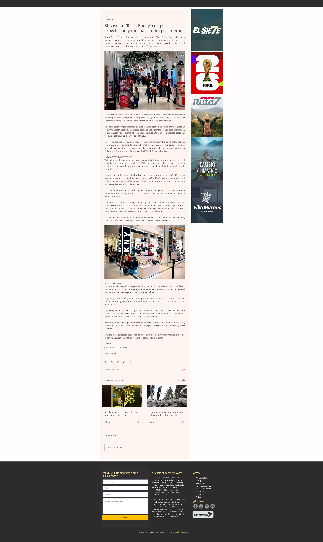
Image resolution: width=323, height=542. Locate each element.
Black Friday (123, 348)
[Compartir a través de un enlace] (124, 362)
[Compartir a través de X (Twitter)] (112, 362)
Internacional (110, 354)
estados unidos (110, 348)
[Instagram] (201, 506)
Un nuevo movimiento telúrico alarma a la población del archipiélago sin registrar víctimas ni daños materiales (166, 413)
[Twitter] (207, 506)
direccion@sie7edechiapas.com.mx (167, 509)
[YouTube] (212, 506)
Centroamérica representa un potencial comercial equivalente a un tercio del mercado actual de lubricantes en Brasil (121, 413)
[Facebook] (195, 506)
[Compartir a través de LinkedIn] (118, 362)
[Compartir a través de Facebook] (105, 362)
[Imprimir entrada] (130, 362)
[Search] (220, 3)
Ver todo (181, 380)
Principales (201, 478)
